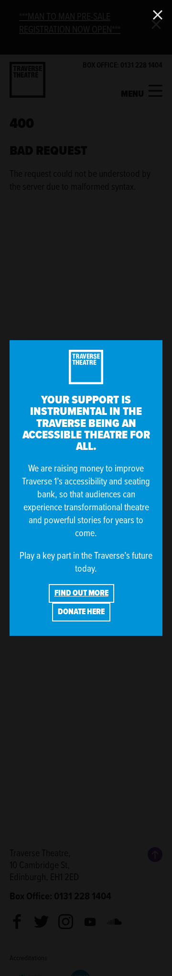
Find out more (81, 593)
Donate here (81, 612)
